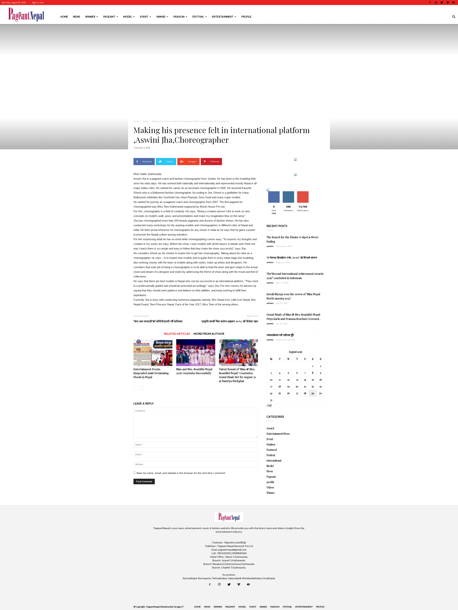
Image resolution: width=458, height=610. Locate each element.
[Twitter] (441, 2)
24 (271, 393)
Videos (270, 487)
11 (280, 379)
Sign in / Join (38, 2)
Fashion (179, 16)
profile (246, 16)
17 (271, 386)
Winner (90, 16)
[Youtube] (453, 2)
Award (160, 16)
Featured (272, 450)
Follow (288, 192)
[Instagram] (435, 2)
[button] (453, 17)
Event (144, 16)
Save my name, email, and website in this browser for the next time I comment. (181, 473)
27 (297, 393)
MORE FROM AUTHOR (208, 333)
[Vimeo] (447, 2)
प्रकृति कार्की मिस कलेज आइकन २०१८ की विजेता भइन (229, 321)
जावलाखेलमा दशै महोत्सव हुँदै (280, 335)
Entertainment (222, 16)
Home (64, 16)
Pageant (109, 16)
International (274, 460)
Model (127, 16)
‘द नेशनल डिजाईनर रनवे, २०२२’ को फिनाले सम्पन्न (292, 257)
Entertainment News (278, 433)
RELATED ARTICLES (177, 333)
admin (270, 246)
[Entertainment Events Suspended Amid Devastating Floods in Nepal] (152, 352)
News (76, 16)
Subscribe (302, 192)
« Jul (269, 405)
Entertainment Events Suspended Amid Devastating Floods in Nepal (151, 373)
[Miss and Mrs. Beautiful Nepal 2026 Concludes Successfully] (195, 352)
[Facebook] (430, 2)
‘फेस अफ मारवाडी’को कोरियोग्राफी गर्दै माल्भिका (157, 321)
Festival (198, 16)
